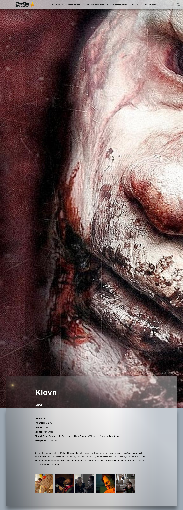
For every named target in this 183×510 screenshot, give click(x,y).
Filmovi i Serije (97, 4)
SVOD (135, 4)
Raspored (75, 4)
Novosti (150, 4)
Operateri (120, 4)
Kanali (56, 4)
